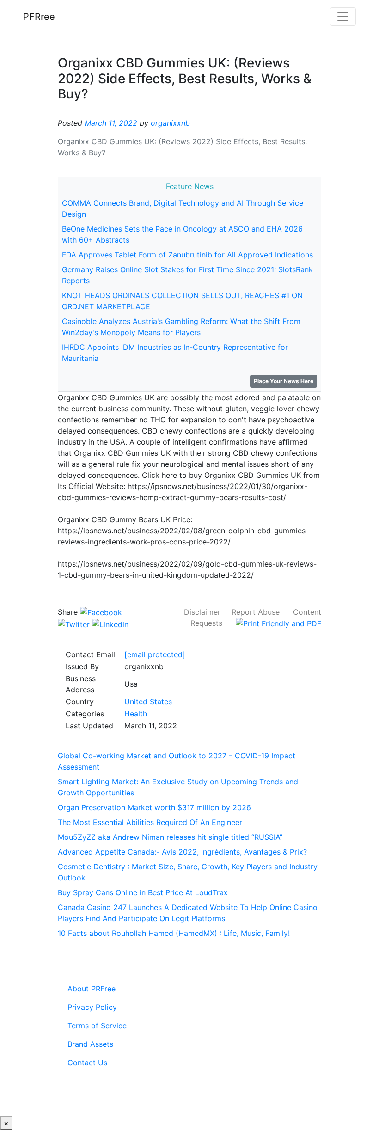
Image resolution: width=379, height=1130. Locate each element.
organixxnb (170, 123)
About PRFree (91, 988)
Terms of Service (97, 1025)
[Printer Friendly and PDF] (278, 623)
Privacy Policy (92, 1007)
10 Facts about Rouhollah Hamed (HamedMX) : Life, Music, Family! (174, 933)
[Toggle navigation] (343, 16)
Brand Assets (90, 1044)
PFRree (39, 16)
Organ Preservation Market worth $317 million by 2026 (154, 807)
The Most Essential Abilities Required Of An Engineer (150, 822)
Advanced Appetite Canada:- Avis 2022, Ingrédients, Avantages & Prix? (182, 851)
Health (135, 713)
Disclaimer (202, 612)
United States (148, 701)
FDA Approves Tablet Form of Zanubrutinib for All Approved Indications (187, 254)
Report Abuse (256, 612)
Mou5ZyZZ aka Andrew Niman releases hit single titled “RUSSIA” (170, 837)
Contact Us (87, 1062)
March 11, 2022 (111, 123)
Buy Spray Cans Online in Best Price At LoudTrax (143, 892)
